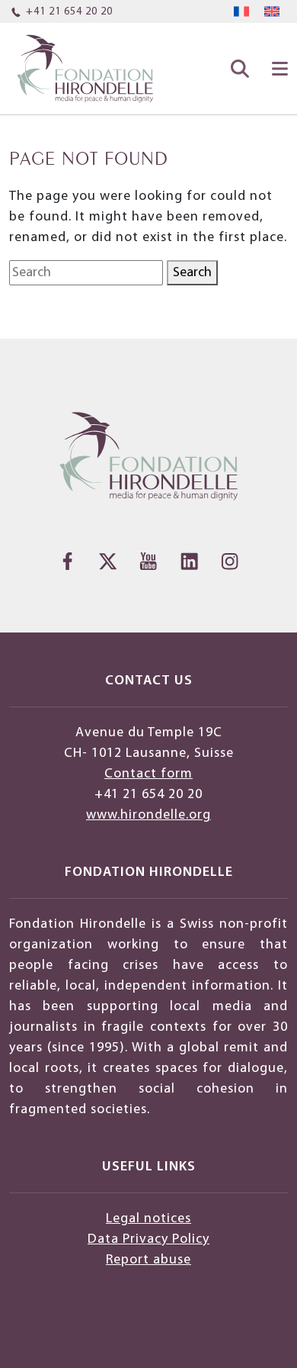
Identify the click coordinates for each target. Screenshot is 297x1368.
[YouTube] (148, 561)
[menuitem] (241, 11)
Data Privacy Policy (148, 1239)
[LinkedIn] (189, 561)
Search (192, 273)
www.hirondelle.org (148, 815)
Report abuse (148, 1260)
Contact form (148, 774)
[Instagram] (229, 561)
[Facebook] (67, 561)
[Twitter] (108, 561)
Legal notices (148, 1219)
